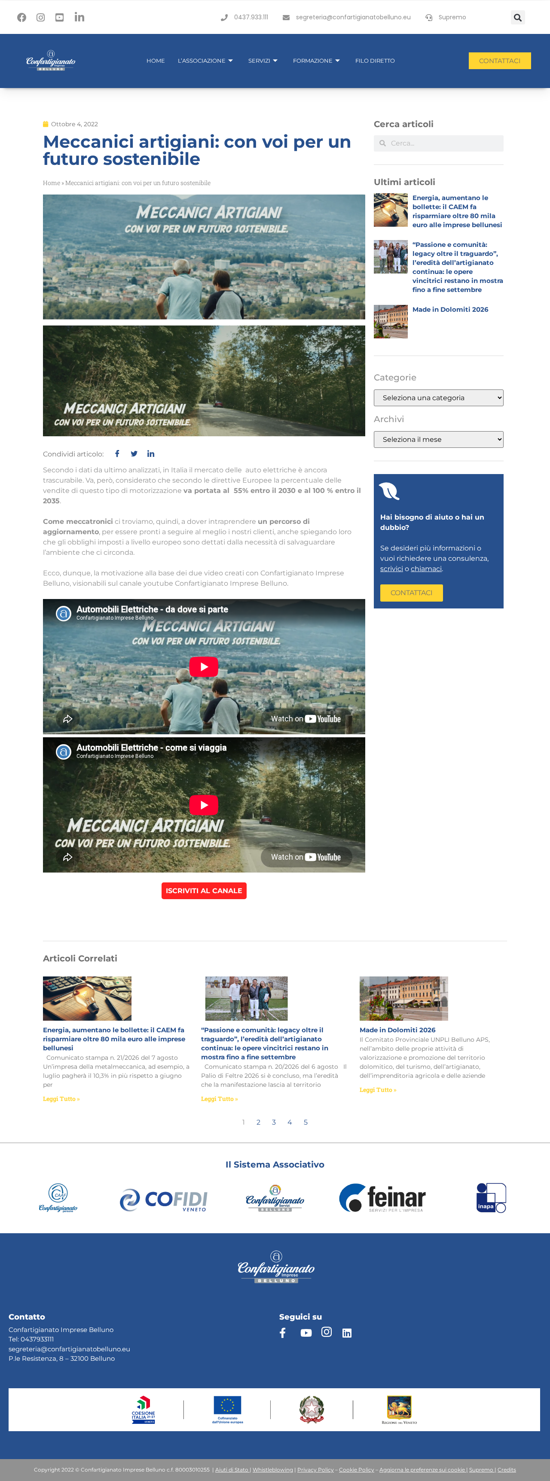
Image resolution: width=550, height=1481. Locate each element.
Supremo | (482, 1469)
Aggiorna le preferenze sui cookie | (423, 1469)
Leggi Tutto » (61, 1099)
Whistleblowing (273, 1469)
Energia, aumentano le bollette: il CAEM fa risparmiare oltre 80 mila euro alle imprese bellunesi (114, 1039)
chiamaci (426, 569)
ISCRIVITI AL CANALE (204, 891)
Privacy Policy (315, 1469)
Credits (507, 1469)
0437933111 (37, 1339)
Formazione (313, 60)
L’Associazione (202, 60)
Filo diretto (375, 60)
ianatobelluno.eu (103, 1349)
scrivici (391, 569)
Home (156, 60)
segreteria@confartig (42, 1349)
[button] (518, 17)
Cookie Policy (356, 1469)
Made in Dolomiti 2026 (450, 309)
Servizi (259, 60)
